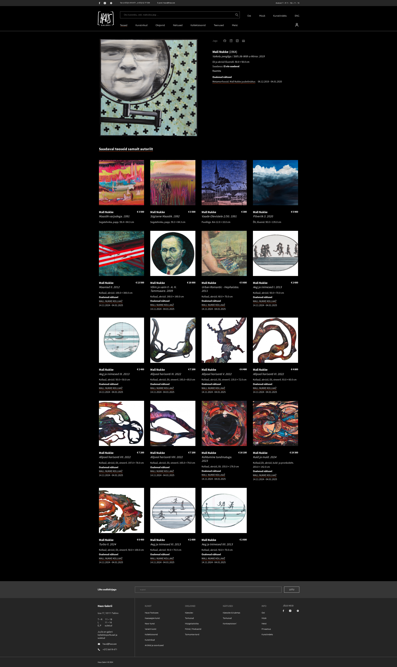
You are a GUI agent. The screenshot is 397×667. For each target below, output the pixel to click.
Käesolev (189, 612)
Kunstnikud (141, 25)
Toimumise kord (192, 634)
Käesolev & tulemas (231, 612)
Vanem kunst (150, 628)
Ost (249, 15)
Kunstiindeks (280, 15)
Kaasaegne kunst (152, 618)
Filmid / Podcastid (193, 628)
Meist (264, 623)
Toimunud (189, 618)
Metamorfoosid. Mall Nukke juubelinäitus (233, 81)
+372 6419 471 (110, 649)
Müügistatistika (192, 623)
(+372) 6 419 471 (129, 3)
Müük (262, 15)
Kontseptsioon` (230, 623)
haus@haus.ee (169, 3)
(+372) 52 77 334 (143, 3)
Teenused (219, 25)
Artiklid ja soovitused (154, 645)
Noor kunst (150, 623)
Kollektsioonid (198, 25)
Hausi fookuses (151, 612)
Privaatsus (266, 628)
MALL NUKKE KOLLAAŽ (111, 301)
